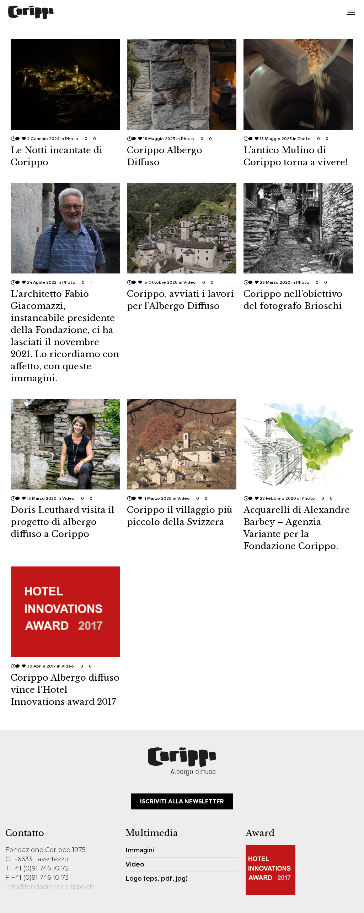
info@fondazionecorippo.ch (49, 887)
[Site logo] (31, 12)
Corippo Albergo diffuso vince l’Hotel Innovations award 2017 (65, 690)
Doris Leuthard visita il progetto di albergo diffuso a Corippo (62, 522)
